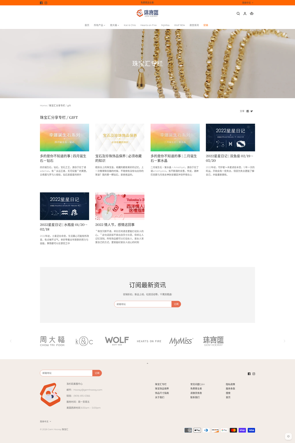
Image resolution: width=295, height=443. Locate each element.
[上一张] (10, 341)
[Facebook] (41, 2)
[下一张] (284, 341)
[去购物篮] (252, 13)
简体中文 (246, 3)
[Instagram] (46, 2)
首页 (228, 397)
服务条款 (230, 388)
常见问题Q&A (197, 384)
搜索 (228, 393)
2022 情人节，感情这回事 (115, 224)
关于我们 (159, 397)
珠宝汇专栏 (161, 384)
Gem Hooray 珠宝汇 (58, 429)
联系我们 (195, 397)
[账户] (245, 13)
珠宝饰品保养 (162, 388)
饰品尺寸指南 (162, 393)
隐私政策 (230, 384)
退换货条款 (196, 393)
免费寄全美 (196, 388)
